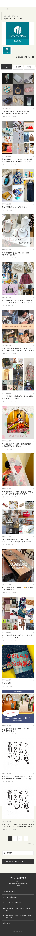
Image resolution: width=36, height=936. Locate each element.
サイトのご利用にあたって (12, 897)
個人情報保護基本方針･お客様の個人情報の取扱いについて (17, 916)
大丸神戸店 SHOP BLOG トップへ (17, 861)
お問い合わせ (7, 923)
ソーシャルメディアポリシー (12, 903)
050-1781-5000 (20, 886)
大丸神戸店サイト (9, 891)
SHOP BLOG (6, 66)
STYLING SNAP (18, 67)
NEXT (30, 843)
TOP (3, 9)
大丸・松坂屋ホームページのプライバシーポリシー (16, 909)
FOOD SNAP (29, 67)
